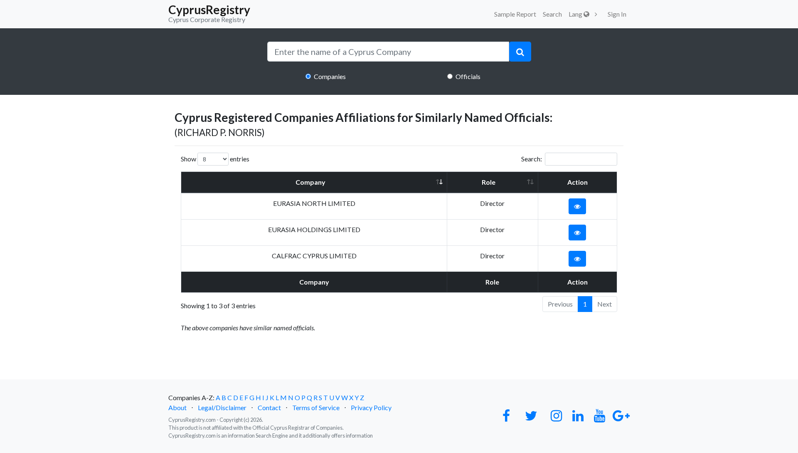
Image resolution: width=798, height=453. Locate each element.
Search (552, 14)
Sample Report (515, 14)
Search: (531, 159)
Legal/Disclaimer (222, 407)
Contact (269, 407)
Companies (330, 76)
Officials (468, 76)
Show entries (215, 159)
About (177, 407)
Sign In (617, 14)
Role (488, 182)
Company (310, 182)
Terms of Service (316, 407)
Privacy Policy (371, 407)
